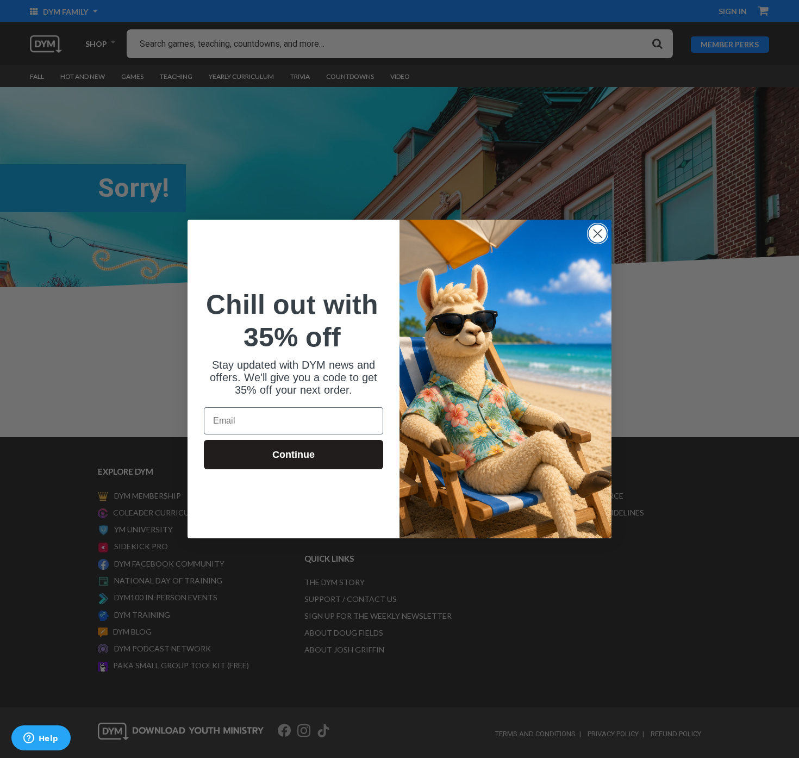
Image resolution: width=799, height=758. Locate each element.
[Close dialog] (597, 233)
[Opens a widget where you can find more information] (41, 739)
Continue (293, 454)
